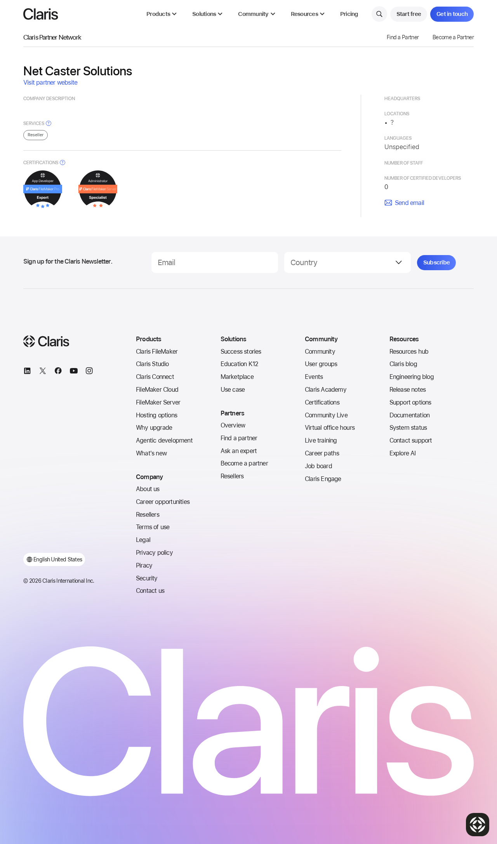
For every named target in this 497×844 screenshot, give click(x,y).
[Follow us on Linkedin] (27, 372)
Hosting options (156, 415)
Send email (409, 203)
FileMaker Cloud (157, 389)
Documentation (409, 415)
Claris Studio (152, 364)
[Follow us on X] (43, 372)
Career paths (322, 453)
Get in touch (451, 13)
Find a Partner (403, 37)
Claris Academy (325, 389)
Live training (321, 440)
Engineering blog (411, 376)
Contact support (410, 440)
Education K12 (240, 364)
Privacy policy (154, 552)
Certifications (322, 402)
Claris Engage (323, 479)
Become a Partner (453, 37)
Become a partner (244, 463)
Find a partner (239, 438)
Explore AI (402, 453)
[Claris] (40, 14)
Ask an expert (239, 451)
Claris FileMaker (156, 351)
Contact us (150, 590)
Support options (410, 402)
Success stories (241, 351)
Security (147, 578)
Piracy (144, 565)
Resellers (147, 514)
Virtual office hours (330, 427)
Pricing (349, 14)
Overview (233, 425)
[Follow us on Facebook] (58, 372)
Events (314, 376)
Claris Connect (155, 376)
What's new (151, 453)
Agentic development (164, 440)
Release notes (407, 389)
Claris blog (403, 364)
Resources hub (409, 351)
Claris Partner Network (52, 37)
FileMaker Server (158, 402)
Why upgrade (154, 427)
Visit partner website (50, 82)
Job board (318, 466)
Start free (408, 13)
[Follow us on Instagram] (89, 372)
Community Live (326, 415)
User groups (321, 364)
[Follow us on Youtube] (74, 372)
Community (320, 351)
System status (408, 427)
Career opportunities (162, 501)
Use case (233, 389)
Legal (143, 540)
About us (148, 489)
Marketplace (237, 376)
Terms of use (152, 527)
